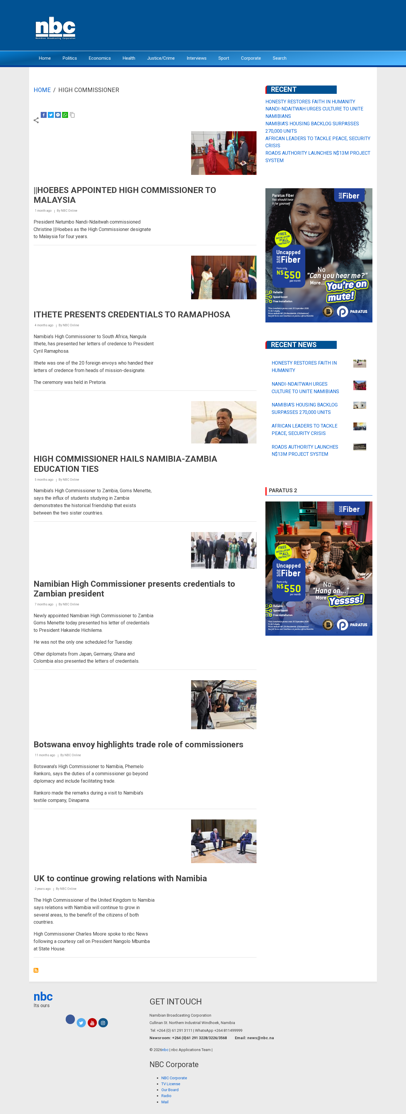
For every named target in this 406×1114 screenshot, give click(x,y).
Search (280, 58)
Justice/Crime (161, 58)
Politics (70, 58)
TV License (170, 1084)
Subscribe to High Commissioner (36, 970)
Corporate (251, 58)
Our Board (170, 1090)
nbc (43, 997)
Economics (100, 58)
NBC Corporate (174, 1078)
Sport (223, 58)
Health (129, 58)
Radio (166, 1096)
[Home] (56, 27)
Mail (165, 1102)
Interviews (197, 58)
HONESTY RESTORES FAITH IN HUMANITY (310, 102)
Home (45, 58)
